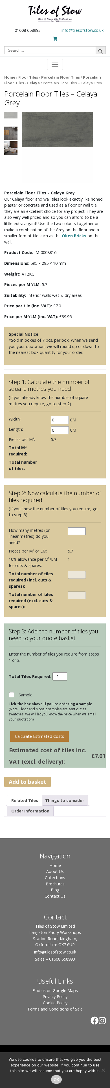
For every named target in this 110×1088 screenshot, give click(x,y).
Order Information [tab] (30, 811)
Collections (55, 877)
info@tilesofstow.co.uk (82, 30)
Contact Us (55, 896)
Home (9, 77)
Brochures (55, 884)
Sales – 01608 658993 (55, 959)
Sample (25, 695)
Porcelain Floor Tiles (60, 77)
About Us (55, 871)
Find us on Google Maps (55, 990)
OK (56, 1079)
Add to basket (27, 781)
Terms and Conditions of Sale (55, 1009)
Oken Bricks (74, 235)
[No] (103, 1070)
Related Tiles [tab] (24, 800)
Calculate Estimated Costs (39, 736)
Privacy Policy (55, 996)
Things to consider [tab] (64, 800)
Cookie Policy (55, 1002)
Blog (55, 889)
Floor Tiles (28, 77)
